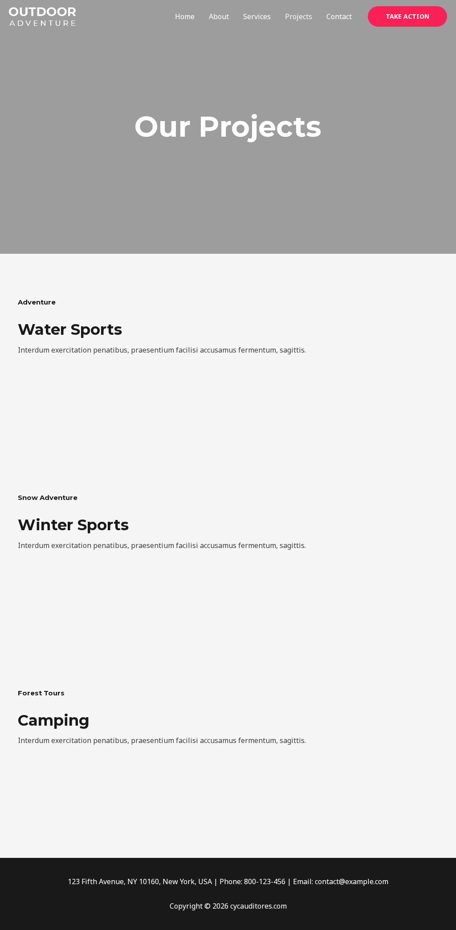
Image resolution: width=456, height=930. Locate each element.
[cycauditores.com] (42, 15)
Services (257, 16)
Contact (339, 16)
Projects (298, 16)
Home (185, 16)
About (219, 16)
